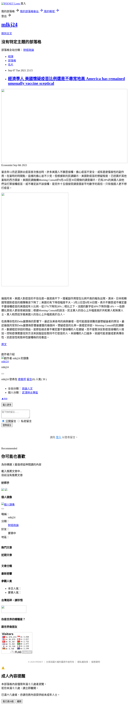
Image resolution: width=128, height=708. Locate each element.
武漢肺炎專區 (30, 392)
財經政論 (28, 50)
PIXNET (39, 662)
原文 (4, 344)
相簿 (10, 56)
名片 (10, 64)
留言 (29, 379)
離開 (19, 701)
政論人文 (27, 388)
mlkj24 (9, 24)
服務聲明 (95, 662)
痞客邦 (22, 379)
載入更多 (7, 405)
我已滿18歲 (8, 701)
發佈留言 (7, 425)
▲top (4, 398)
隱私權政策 (82, 662)
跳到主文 (6, 33)
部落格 (12, 60)
